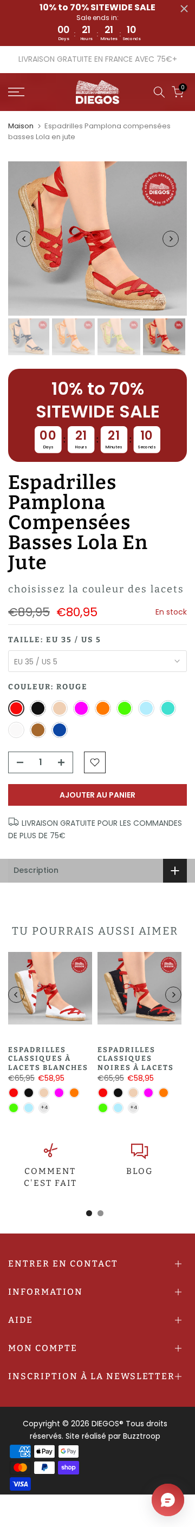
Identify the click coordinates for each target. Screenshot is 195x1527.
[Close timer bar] (184, 8)
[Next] (170, 239)
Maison (21, 126)
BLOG (139, 1171)
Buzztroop (141, 1436)
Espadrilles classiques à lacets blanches (48, 1059)
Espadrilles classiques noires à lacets (136, 1059)
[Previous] (24, 239)
